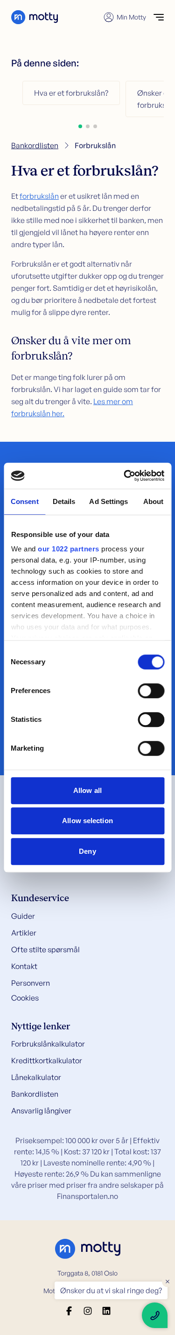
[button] (80, 126)
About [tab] (153, 501)
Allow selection (87, 821)
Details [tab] (64, 501)
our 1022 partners (68, 549)
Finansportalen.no (87, 1196)
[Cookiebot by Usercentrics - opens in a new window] (124, 476)
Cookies (25, 997)
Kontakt (24, 966)
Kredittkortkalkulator (46, 1060)
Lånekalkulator (36, 1077)
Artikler (23, 932)
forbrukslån (39, 196)
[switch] (151, 690)
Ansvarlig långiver (41, 1110)
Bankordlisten (34, 145)
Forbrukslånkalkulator (48, 1043)
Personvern (30, 983)
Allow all (87, 790)
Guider (23, 916)
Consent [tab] (25, 501)
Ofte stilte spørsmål (45, 949)
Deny (87, 851)
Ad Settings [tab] (108, 501)
